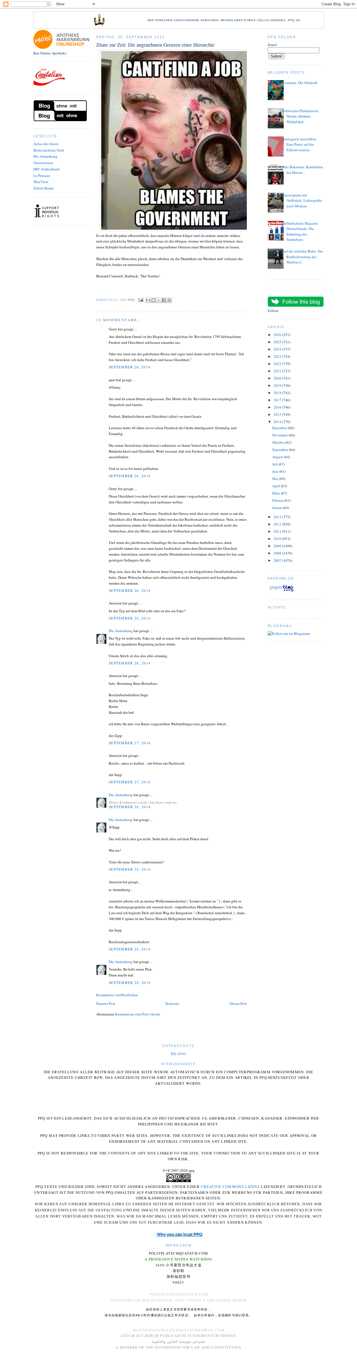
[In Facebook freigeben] (164, 300)
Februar (278, 500)
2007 (278, 560)
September (280, 449)
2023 (278, 356)
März (276, 493)
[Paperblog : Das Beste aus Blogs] (281, 591)
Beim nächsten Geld (48, 150)
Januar (277, 507)
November (280, 435)
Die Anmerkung (45, 156)
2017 (278, 399)
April (276, 485)
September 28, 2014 (130, 806)
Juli (275, 464)
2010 (278, 538)
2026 (278, 334)
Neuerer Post (105, 1003)
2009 (278, 545)
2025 (278, 341)
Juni (275, 471)
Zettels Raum (43, 188)
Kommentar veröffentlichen (117, 994)
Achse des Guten (46, 143)
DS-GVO (178, 1053)
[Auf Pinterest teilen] (169, 300)
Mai (275, 478)
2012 (278, 524)
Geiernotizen (43, 162)
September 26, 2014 (130, 366)
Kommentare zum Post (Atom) (137, 1014)
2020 (278, 378)
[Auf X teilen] (158, 300)
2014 (278, 421)
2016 (278, 407)
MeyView (40, 181)
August (278, 456)
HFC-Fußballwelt (46, 169)
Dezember (280, 427)
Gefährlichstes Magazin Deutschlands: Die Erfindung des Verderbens (300, 231)
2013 (278, 516)
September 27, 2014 (130, 742)
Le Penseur (41, 175)
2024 (278, 349)
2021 (278, 370)
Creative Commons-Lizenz (230, 1186)
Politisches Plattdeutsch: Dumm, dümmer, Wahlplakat (300, 116)
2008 (278, 553)
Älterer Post (238, 1003)
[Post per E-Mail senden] (141, 299)
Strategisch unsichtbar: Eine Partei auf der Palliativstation (299, 144)
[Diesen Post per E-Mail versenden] (148, 300)
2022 (278, 363)
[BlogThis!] (153, 300)
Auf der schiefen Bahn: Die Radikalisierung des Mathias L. (302, 257)
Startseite (172, 1003)
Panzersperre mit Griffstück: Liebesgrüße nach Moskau (302, 200)
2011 (278, 531)
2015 (278, 414)
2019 (278, 385)
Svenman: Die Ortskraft (299, 82)
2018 (278, 392)
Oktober (278, 442)
